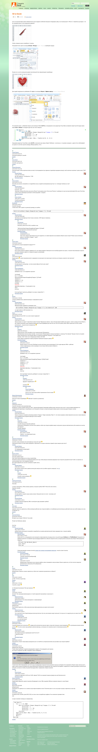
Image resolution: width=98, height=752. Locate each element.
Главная (21, 8)
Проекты (54, 8)
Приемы (26, 8)
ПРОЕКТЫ (29, 736)
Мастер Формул (12, 732)
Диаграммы (21, 731)
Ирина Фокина (15, 602)
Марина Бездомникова (17, 395)
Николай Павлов (18, 173)
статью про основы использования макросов (45, 550)
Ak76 (21, 559)
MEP (13, 575)
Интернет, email (21, 736)
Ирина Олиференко (19, 268)
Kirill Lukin (14, 506)
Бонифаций (14, 203)
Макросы (20, 738)
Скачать (28, 732)
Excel (28, 743)
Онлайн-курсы (69, 8)
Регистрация (73, 5)
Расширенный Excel (13, 731)
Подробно (29, 728)
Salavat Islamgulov (16, 678)
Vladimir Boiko (15, 241)
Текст (19, 741)
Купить (28, 734)
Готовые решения (13, 740)
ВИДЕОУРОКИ (12, 745)
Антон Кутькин (18, 672)
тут (59, 468)
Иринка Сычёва (21, 616)
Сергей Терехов (15, 152)
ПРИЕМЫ (20, 726)
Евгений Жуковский (16, 167)
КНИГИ (11, 739)
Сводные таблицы (22, 740)
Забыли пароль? (80, 5)
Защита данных (21, 735)
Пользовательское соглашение (42, 727)
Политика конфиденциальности (42, 729)
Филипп (13, 296)
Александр (14, 403)
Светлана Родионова (16, 480)
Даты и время (21, 729)
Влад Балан (14, 684)
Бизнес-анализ (21, 727)
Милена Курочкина (19, 596)
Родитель (17, 177)
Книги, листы (21, 737)
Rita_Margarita (15, 644)
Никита (13, 568)
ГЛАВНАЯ (11, 726)
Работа (28, 744)
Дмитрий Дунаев (18, 498)
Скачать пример (28, 16)
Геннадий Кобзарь (16, 514)
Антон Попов (15, 159)
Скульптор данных (13, 743)
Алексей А (20, 329)
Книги (49, 8)
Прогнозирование (13, 733)
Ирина (13, 254)
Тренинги (61, 8)
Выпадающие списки (22, 728)
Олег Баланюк (20, 222)
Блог (75, 8)
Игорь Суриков (15, 180)
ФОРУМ (28, 741)
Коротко (28, 727)
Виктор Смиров (15, 453)
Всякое (20, 745)
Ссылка (14, 156)
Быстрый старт (12, 729)
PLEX (45, 8)
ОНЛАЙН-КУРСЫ (31, 739)
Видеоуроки (33, 8)
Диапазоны (20, 732)
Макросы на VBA (13, 736)
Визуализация (12, 735)
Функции (20, 743)
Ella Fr (13, 581)
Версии (28, 730)
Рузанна (19, 473)
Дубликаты (20, 733)
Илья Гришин (15, 691)
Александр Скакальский (17, 438)
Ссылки (87, 8)
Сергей (13, 590)
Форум (40, 8)
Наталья (14, 638)
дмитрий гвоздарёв (19, 528)
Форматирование (22, 742)
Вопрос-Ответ (29, 731)
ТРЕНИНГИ (12, 728)
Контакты (81, 8)
